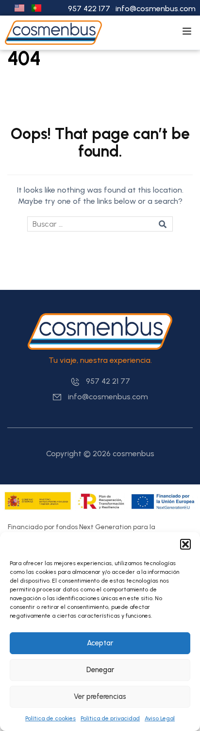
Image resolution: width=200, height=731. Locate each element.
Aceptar (100, 643)
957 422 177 (89, 8)
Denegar (100, 669)
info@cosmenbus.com (156, 8)
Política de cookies (50, 718)
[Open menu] (188, 32)
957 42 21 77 (108, 381)
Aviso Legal (160, 718)
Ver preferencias (100, 696)
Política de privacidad (110, 718)
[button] (185, 544)
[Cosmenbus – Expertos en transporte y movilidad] (53, 31)
